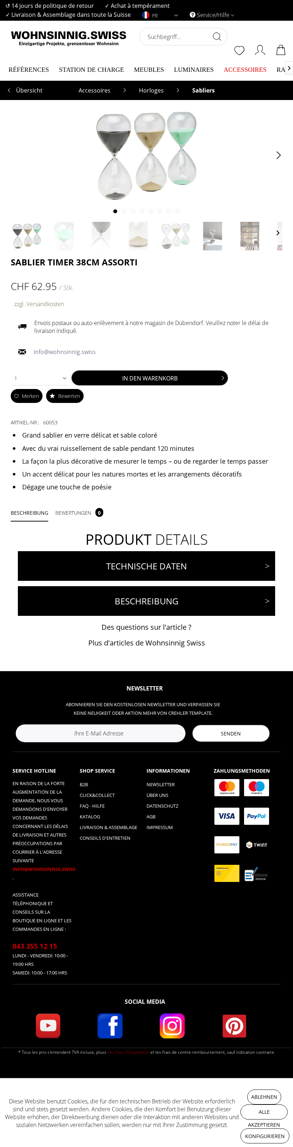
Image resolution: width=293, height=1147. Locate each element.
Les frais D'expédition (128, 1052)
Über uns (157, 795)
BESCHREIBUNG (146, 601)
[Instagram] (172, 1025)
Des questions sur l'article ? (146, 627)
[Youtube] (47, 1025)
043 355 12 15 (35, 946)
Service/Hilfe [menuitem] (213, 15)
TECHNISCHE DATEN (146, 566)
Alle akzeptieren (264, 1113)
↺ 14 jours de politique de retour (49, 6)
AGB (150, 816)
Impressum (159, 827)
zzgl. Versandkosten (39, 304)
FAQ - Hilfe (92, 806)
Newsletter (160, 784)
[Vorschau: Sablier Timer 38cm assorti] (27, 236)
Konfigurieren (265, 1136)
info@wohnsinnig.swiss (44, 869)
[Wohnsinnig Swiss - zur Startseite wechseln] (68, 54)
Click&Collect (97, 795)
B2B (84, 784)
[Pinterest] (234, 1025)
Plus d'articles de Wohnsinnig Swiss (146, 643)
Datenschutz (162, 806)
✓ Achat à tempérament (137, 6)
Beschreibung (29, 512)
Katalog (90, 816)
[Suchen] (216, 36)
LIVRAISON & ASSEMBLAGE (108, 827)
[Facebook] (110, 1025)
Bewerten (68, 396)
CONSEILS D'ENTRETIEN (105, 838)
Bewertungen (78, 512)
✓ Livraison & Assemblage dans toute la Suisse (68, 15)
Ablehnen (264, 1096)
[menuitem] (49, 5)
